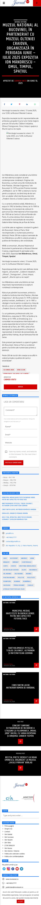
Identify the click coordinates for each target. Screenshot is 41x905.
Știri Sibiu (7, 843)
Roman (17, 581)
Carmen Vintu (20, 81)
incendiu (33, 570)
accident (14, 558)
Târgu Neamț (18, 585)
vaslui (30, 585)
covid (13, 566)
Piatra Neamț (9, 577)
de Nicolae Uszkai (11, 570)
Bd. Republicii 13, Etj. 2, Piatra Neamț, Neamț (22, 545)
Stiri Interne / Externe (11, 851)
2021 (5, 558)
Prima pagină (9, 826)
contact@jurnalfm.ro (13, 541)
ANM (32, 558)
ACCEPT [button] (20, 901)
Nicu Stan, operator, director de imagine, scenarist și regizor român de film (17, 518)
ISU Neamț (19, 574)
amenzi (24, 558)
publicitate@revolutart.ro (14, 887)
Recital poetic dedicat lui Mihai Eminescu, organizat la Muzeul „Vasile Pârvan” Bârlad (21, 759)
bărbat (16, 562)
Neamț (28, 574)
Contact (7, 832)
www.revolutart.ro (12, 879)
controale (26, 562)
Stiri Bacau (8, 848)
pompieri (7, 581)
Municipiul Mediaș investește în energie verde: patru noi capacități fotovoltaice (18, 498)
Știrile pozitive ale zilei (14, 589)
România (26, 581)
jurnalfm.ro (10, 533)
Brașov (6, 562)
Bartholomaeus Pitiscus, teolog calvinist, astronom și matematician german (17, 505)
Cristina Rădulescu (27, 566)
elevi (24, 570)
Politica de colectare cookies (14, 854)
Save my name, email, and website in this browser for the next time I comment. (23, 451)
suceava (6, 585)
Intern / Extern (20, 22)
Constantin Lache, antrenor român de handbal (19, 509)
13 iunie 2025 (8, 370)
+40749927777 (11, 537)
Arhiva (20, 386)
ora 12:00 (21, 370)
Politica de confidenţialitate (14, 856)
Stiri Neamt (8, 840)
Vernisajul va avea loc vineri (16, 374)
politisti (31, 577)
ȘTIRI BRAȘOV (9, 845)
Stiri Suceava (8, 837)
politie (21, 577)
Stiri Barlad (8, 834)
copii (5, 566)
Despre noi (8, 829)
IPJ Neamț (7, 574)
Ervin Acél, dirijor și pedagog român (15, 513)
